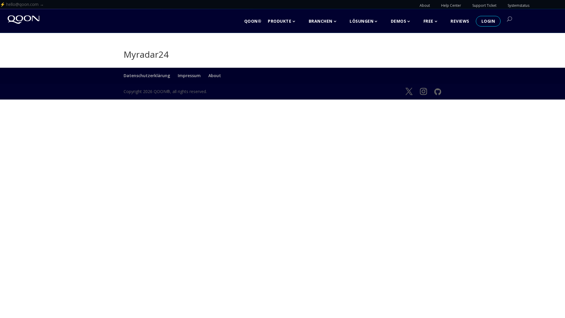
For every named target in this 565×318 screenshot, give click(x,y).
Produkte (279, 21)
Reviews (460, 21)
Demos (398, 21)
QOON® (253, 21)
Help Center (451, 5)
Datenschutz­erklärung (147, 75)
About (425, 5)
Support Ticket (484, 5)
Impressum (189, 75)
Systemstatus (518, 5)
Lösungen (361, 21)
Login (488, 21)
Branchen (321, 21)
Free (428, 21)
